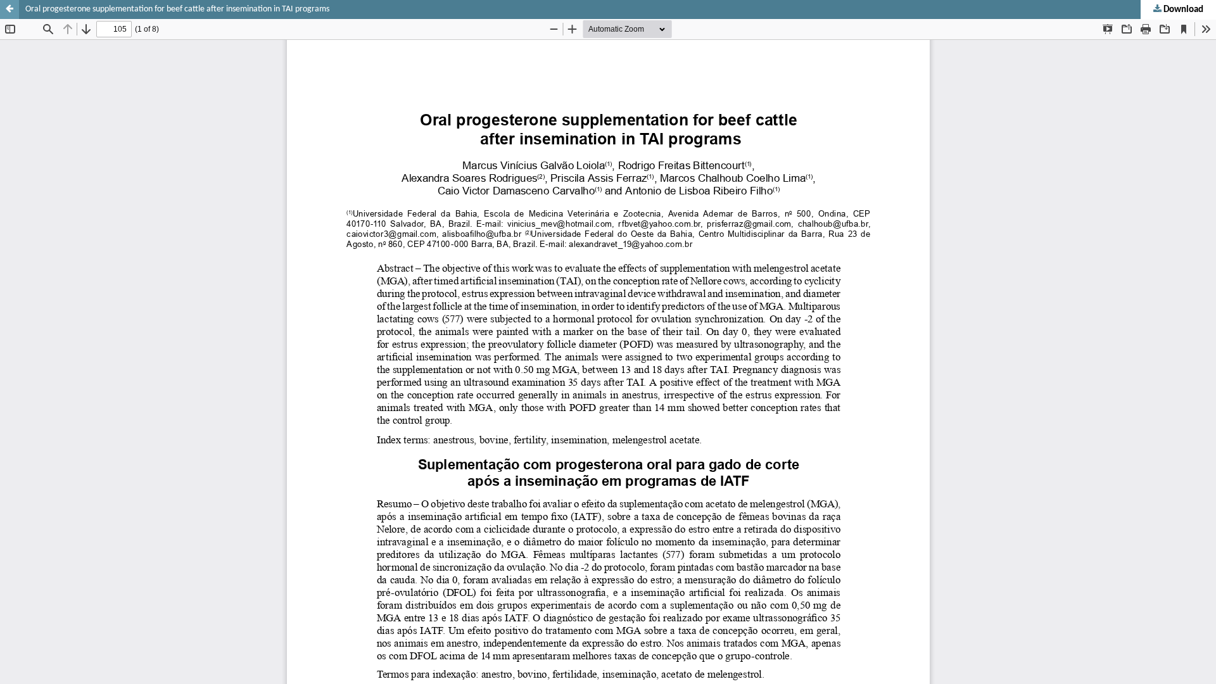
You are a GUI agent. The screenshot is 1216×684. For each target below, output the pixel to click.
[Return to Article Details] (9, 9)
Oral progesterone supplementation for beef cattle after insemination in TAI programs (177, 9)
